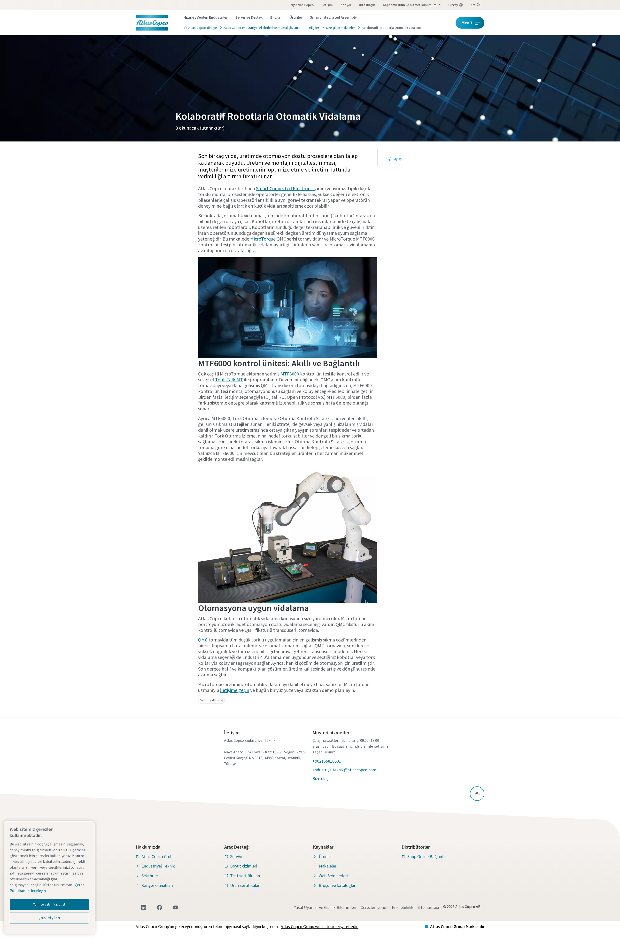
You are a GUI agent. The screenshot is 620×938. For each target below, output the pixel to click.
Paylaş (397, 158)
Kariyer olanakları (157, 885)
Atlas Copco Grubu (158, 856)
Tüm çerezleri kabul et (49, 904)
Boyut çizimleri (243, 866)
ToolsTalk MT (229, 379)
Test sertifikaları (245, 875)
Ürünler (296, 17)
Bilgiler (276, 17)
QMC (203, 640)
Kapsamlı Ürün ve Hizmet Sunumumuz (411, 5)
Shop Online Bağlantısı (427, 856)
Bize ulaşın (367, 5)
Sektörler (149, 875)
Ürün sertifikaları (245, 885)
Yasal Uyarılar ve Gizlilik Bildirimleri (325, 907)
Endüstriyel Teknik (158, 866)
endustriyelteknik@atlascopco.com (344, 770)
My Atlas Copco (302, 5)
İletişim (327, 5)
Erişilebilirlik (402, 907)
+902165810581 (326, 761)
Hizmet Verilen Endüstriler (206, 17)
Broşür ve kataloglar (337, 885)
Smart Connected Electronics (286, 188)
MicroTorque (263, 239)
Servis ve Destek (249, 17)
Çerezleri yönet (374, 907)
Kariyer (346, 5)
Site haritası (428, 907)
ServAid (237, 856)
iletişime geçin (234, 690)
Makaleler (327, 866)
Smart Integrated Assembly (333, 17)
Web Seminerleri (333, 875)
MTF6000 (289, 374)
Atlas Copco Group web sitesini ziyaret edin (319, 926)
